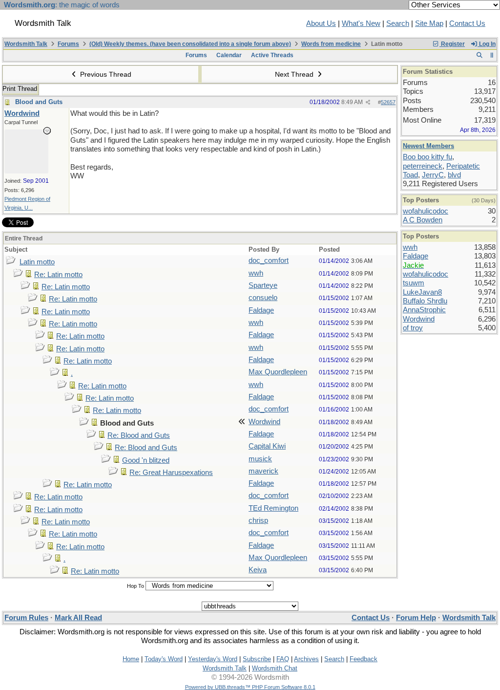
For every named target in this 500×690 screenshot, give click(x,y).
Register (452, 44)
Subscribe (257, 659)
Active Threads (272, 55)
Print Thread (19, 88)
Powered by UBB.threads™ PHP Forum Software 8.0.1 (250, 687)
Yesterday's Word (212, 659)
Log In (487, 44)
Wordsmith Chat (274, 668)
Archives (306, 659)
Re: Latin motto (58, 275)
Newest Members (428, 146)
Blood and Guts (38, 102)
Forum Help (416, 618)
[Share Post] (368, 102)
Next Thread (295, 74)
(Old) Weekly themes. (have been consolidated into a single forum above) (190, 44)
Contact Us (467, 23)
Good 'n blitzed (145, 460)
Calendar (229, 55)
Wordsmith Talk (25, 44)
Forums (68, 44)
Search (397, 23)
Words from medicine (331, 44)
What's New (361, 23)
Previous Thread (104, 74)
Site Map (429, 23)
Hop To (135, 586)
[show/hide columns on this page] (492, 55)
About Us (321, 23)
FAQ (282, 659)
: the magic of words (62, 5)
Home (131, 659)
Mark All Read (78, 618)
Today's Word (164, 659)
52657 (388, 102)
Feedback (363, 659)
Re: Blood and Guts (138, 435)
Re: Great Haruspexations (171, 472)
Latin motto (37, 262)
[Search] (479, 55)
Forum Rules (26, 618)
